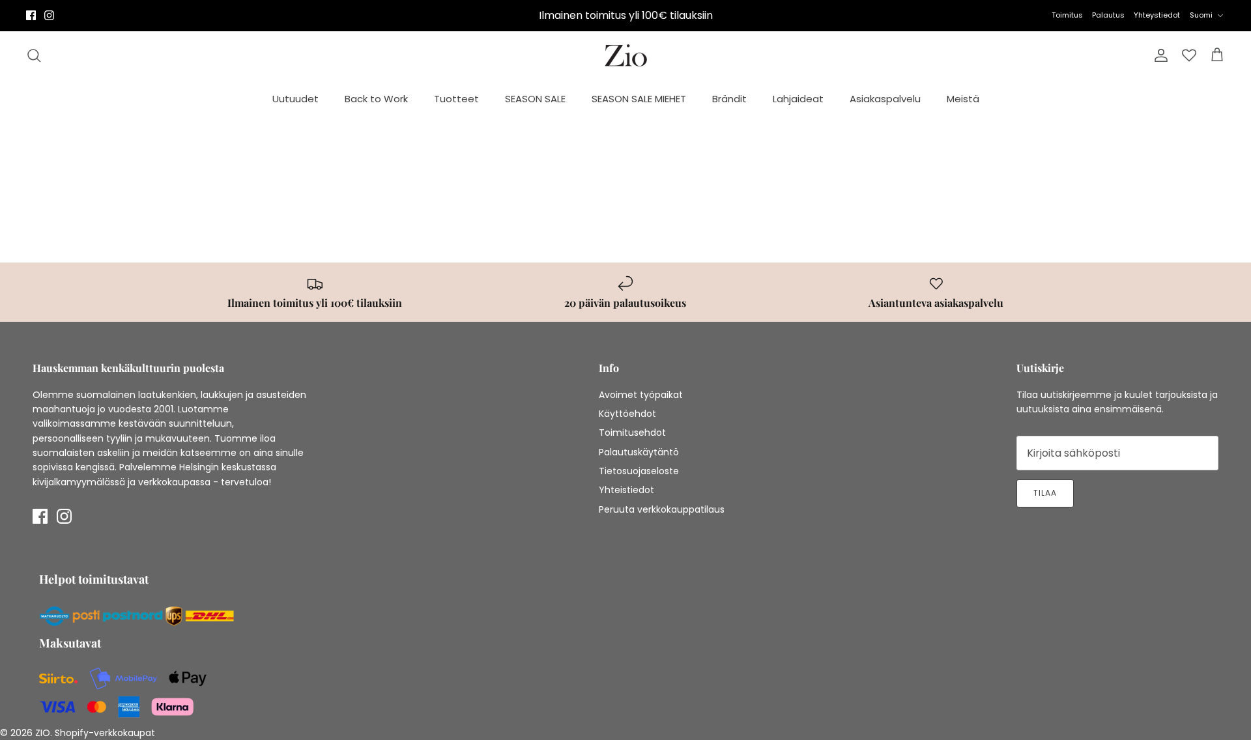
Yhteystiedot (1157, 15)
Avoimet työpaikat (641, 394)
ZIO (42, 732)
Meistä (963, 99)
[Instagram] (49, 15)
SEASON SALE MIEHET (639, 99)
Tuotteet (456, 99)
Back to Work (376, 99)
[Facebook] (31, 15)
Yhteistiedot (626, 489)
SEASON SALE (535, 99)
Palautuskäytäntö (639, 452)
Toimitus (1067, 15)
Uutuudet (295, 99)
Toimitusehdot (632, 432)
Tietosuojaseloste (639, 470)
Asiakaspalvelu (885, 99)
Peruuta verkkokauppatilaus (662, 509)
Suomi (1201, 15)
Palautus (1108, 15)
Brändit (729, 99)
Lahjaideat (798, 99)
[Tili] (1158, 55)
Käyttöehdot (627, 413)
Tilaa (1045, 492)
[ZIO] (626, 55)
